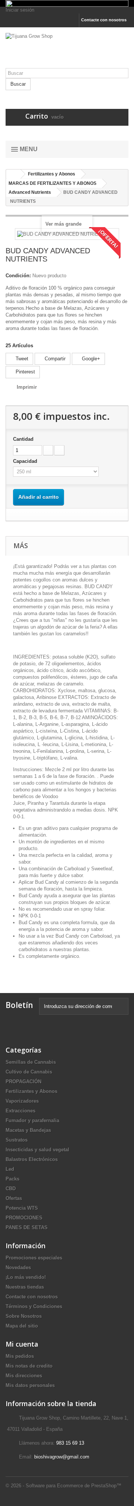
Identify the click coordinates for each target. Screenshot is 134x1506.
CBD (11, 1188)
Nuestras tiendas (25, 1287)
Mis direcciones (24, 1375)
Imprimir (27, 387)
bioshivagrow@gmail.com (61, 1457)
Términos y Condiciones (34, 1306)
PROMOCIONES (24, 1218)
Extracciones (20, 1111)
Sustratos (17, 1140)
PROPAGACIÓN (23, 1081)
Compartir (54, 358)
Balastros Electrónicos (32, 1159)
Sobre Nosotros (24, 1316)
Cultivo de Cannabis (29, 1072)
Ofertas (14, 1198)
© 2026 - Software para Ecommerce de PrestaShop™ (63, 1485)
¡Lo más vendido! (26, 1277)
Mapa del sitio (22, 1326)
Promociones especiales (34, 1258)
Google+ (90, 358)
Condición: (18, 275)
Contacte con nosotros (104, 20)
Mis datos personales (30, 1385)
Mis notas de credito (29, 1366)
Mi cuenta (22, 1343)
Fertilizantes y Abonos (31, 1091)
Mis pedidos (20, 1356)
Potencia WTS (22, 1208)
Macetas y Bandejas (28, 1130)
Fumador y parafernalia (32, 1120)
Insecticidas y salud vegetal (37, 1149)
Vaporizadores (22, 1101)
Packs (12, 1179)
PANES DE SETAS (27, 1227)
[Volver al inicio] (13, 174)
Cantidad (23, 439)
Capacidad (26, 461)
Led (10, 1169)
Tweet (21, 358)
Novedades (18, 1267)
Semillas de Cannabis (31, 1062)
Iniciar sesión (20, 10)
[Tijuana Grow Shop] (67, 50)
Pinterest (24, 372)
